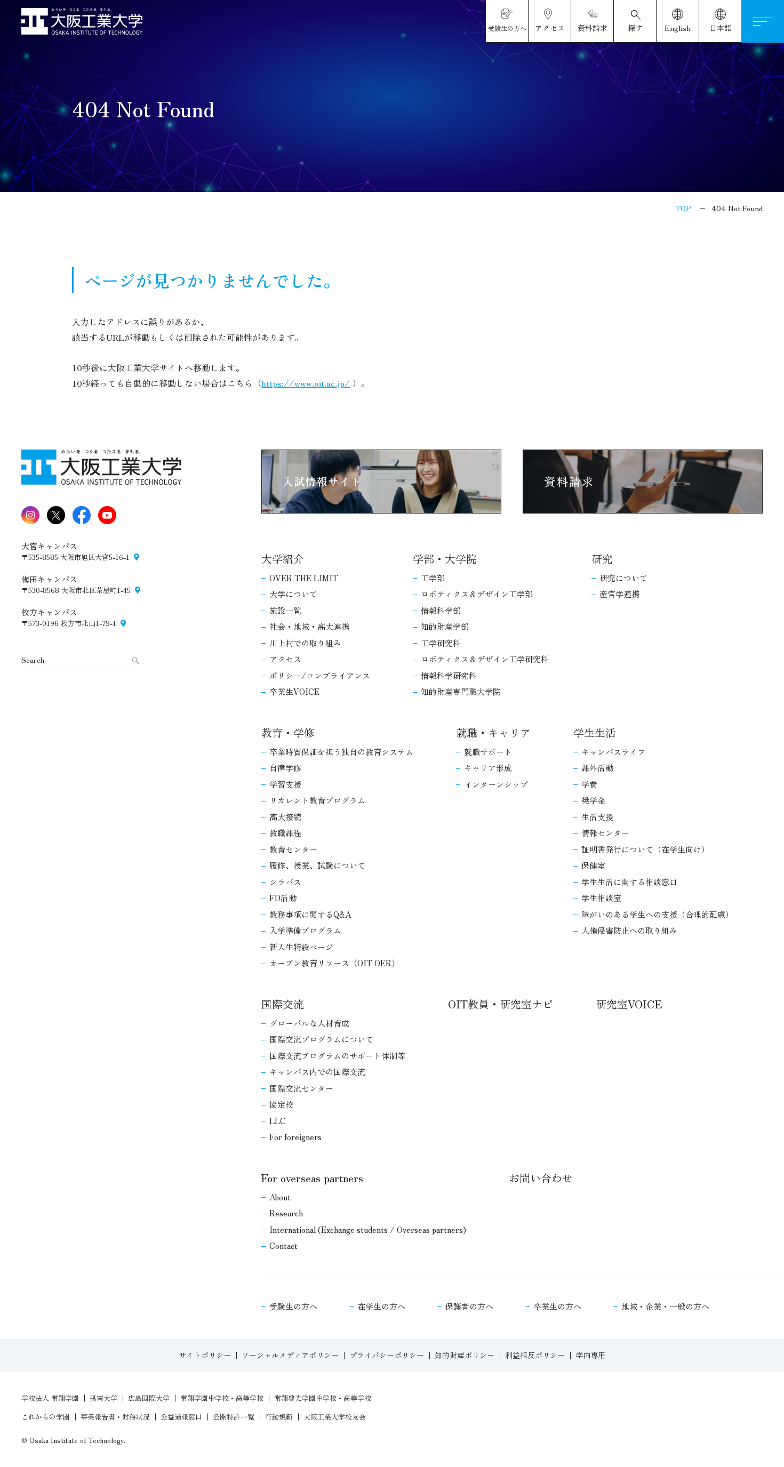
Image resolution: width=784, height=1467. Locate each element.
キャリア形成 (488, 767)
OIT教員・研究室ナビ (500, 1004)
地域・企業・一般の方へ (665, 1306)
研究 (602, 558)
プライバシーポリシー (386, 1355)
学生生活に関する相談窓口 (629, 881)
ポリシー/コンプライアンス (319, 675)
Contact (283, 1245)
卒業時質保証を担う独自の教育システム (341, 751)
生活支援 (597, 816)
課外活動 (597, 767)
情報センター (605, 832)
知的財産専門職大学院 (461, 691)
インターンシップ (496, 784)
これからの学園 (45, 1417)
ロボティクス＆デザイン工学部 (477, 593)
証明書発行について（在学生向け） (645, 849)
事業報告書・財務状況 (115, 1417)
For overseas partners (312, 1177)
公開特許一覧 (233, 1417)
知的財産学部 (445, 626)
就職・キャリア (493, 732)
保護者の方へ (469, 1306)
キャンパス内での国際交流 (317, 1071)
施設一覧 (285, 610)
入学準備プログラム (305, 930)
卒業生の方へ (557, 1306)
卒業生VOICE (294, 691)
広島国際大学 (149, 1398)
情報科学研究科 (449, 675)
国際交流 (282, 1004)
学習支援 (285, 784)
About (280, 1197)
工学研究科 (441, 642)
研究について (623, 577)
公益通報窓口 (181, 1417)
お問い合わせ (541, 1177)
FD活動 (283, 897)
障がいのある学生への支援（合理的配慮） (657, 914)
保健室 (593, 865)
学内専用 (590, 1355)
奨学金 (593, 800)
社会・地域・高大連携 (309, 626)
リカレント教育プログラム (317, 800)
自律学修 (285, 767)
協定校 (281, 1104)
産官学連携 (619, 593)
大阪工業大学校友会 (334, 1417)
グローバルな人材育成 (309, 1023)
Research (286, 1213)
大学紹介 (282, 558)
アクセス (285, 658)
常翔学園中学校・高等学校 (221, 1398)
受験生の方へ (293, 1306)
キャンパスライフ (613, 751)
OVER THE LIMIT (303, 577)
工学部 (433, 577)
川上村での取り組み (305, 642)
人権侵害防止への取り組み (629, 930)
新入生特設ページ (301, 946)
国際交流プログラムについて (321, 1039)
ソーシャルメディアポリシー (290, 1355)
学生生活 (594, 732)
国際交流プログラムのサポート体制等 (337, 1055)
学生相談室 (601, 897)
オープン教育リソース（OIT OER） (334, 962)
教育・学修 (288, 732)
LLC (277, 1120)
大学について (293, 593)
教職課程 (285, 832)
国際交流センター (301, 1088)
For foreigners (295, 1136)
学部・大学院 (445, 558)
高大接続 (285, 816)
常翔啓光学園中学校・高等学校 (322, 1398)
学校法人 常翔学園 (50, 1398)
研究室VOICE (629, 1004)
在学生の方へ (381, 1306)
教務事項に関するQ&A (310, 914)
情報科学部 (441, 610)
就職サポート (488, 751)
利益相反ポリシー (535, 1355)
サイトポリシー (205, 1355)
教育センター (293, 849)
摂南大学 (103, 1398)
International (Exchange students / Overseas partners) (367, 1229)
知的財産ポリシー (464, 1355)
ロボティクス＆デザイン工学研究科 (485, 658)
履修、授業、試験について (317, 865)
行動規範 (279, 1417)
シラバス (285, 881)
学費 (589, 784)
